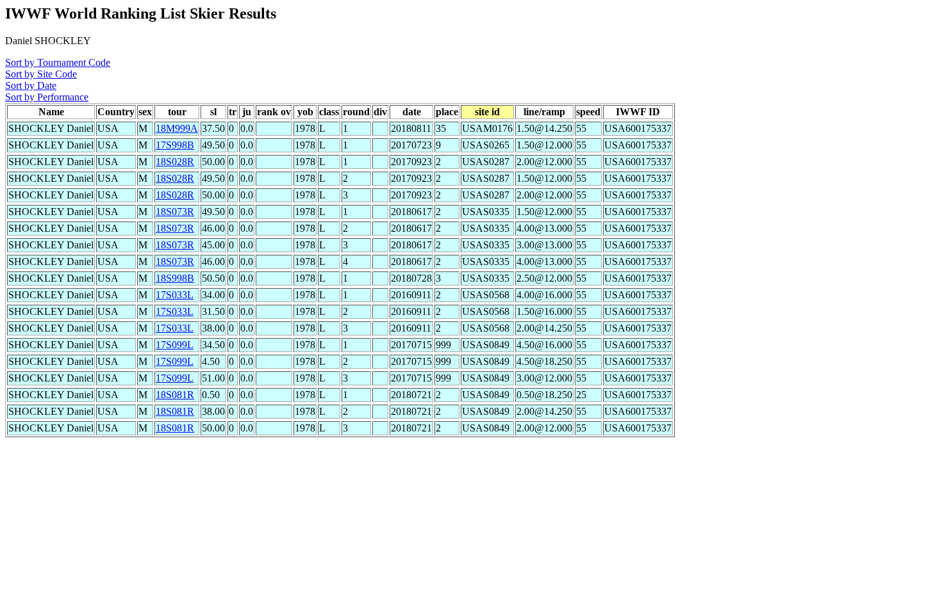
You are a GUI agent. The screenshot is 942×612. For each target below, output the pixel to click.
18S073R (175, 211)
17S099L (175, 344)
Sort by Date (30, 85)
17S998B (175, 145)
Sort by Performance (46, 97)
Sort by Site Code (41, 73)
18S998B (175, 278)
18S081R (175, 394)
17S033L (175, 294)
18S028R (175, 161)
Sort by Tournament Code (57, 62)
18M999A (177, 128)
